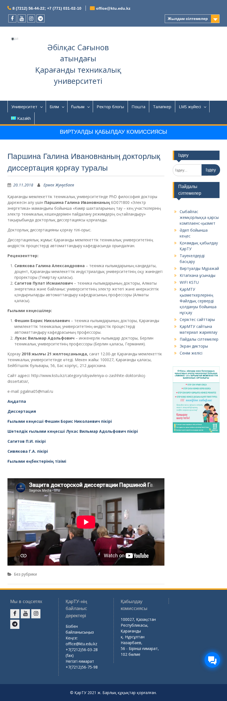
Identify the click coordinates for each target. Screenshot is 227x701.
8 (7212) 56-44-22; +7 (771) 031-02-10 (46, 8)
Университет (24, 106)
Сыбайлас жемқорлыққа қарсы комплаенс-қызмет (199, 217)
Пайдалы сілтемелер (199, 339)
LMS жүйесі (190, 106)
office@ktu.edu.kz (113, 8)
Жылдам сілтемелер (188, 18)
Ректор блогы (110, 106)
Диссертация (21, 411)
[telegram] (41, 18)
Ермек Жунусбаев (58, 185)
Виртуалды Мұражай (199, 268)
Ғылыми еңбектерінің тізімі (36, 461)
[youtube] (22, 18)
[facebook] (12, 18)
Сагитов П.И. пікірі (26, 441)
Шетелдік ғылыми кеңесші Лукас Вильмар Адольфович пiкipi (72, 431)
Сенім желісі (191, 353)
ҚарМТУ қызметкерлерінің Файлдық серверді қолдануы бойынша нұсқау (198, 301)
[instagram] (31, 18)
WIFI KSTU (189, 282)
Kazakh (24, 118)
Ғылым (77, 106)
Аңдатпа (16, 401)
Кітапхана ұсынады (197, 275)
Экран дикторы (194, 346)
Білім (54, 106)
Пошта (138, 106)
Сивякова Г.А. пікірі (27, 451)
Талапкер (162, 106)
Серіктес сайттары (197, 319)
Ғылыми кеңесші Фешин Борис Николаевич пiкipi (59, 421)
